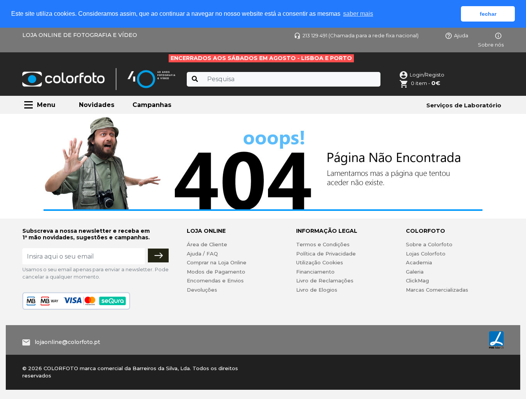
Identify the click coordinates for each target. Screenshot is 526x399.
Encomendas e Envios (215, 280)
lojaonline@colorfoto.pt (67, 342)
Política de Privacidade (326, 253)
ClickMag (417, 280)
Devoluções (202, 290)
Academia (419, 262)
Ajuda (461, 35)
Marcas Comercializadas (437, 290)
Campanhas (151, 105)
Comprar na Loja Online (216, 262)
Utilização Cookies (319, 262)
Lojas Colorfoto (426, 253)
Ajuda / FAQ (202, 253)
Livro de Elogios (316, 290)
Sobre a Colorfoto (429, 244)
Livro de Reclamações (324, 280)
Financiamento (315, 272)
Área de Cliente (207, 244)
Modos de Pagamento (216, 272)
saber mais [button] (358, 13)
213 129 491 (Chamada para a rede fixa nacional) (361, 35)
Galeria (415, 272)
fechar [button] (488, 14)
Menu (46, 105)
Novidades (96, 105)
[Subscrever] (158, 255)
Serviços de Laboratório (463, 105)
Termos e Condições (323, 244)
